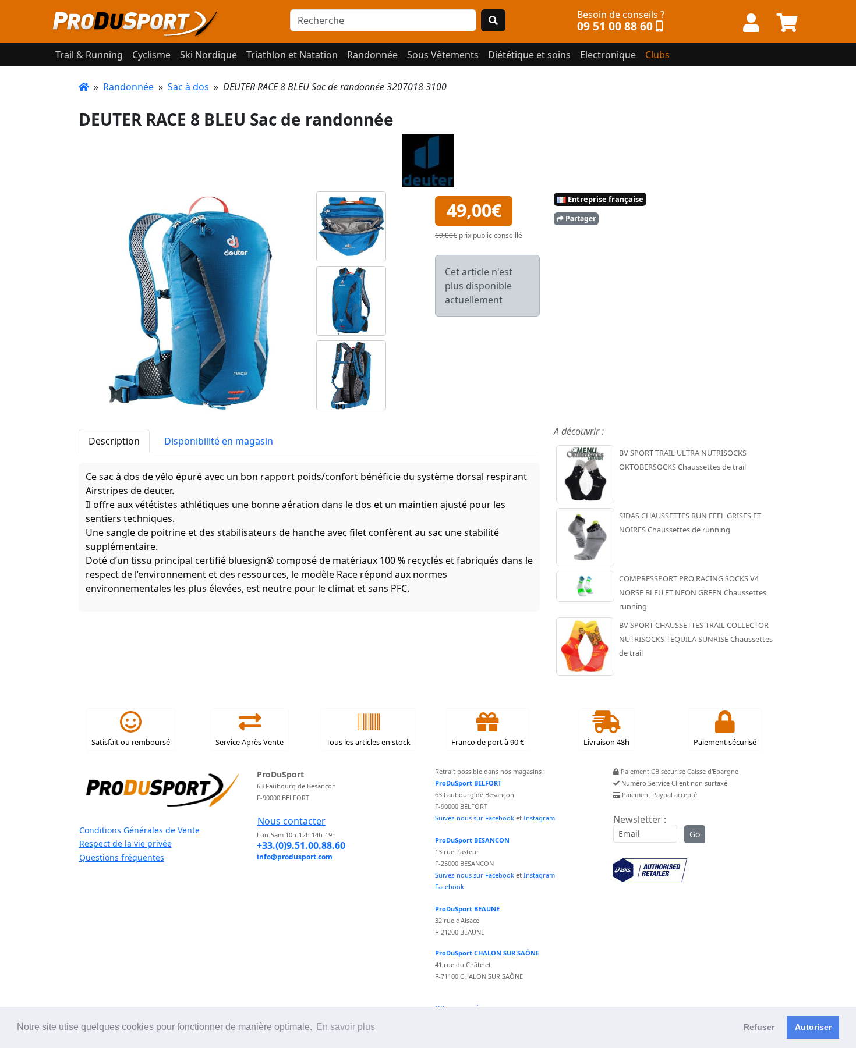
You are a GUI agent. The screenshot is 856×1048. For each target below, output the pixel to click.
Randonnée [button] (372, 54)
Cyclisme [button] (151, 54)
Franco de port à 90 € (487, 742)
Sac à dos (188, 86)
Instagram (539, 817)
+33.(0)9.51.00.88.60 (301, 845)
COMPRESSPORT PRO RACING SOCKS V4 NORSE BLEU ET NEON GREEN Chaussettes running (692, 592)
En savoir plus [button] (345, 1027)
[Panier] (787, 23)
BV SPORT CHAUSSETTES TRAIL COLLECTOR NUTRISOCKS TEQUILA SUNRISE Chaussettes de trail (696, 639)
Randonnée (128, 86)
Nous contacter (291, 821)
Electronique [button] (608, 54)
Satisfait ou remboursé (130, 742)
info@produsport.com (295, 857)
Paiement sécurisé (725, 742)
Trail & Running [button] (89, 54)
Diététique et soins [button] (529, 54)
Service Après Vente (249, 742)
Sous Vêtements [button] (443, 54)
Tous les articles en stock (368, 742)
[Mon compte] (751, 23)
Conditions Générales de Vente (139, 830)
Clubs (657, 54)
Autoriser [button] (813, 1027)
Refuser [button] (759, 1027)
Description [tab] (114, 441)
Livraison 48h (606, 742)
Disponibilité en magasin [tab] (218, 441)
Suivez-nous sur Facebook (474, 817)
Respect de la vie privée (125, 843)
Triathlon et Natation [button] (292, 54)
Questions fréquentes (121, 857)
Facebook (449, 886)
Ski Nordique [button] (208, 54)
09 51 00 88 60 (615, 26)
